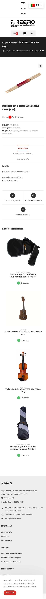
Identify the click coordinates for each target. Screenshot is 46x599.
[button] (42, 243)
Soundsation (7, 133)
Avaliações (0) (23, 159)
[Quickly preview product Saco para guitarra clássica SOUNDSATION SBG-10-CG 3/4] (42, 236)
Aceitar (10, 593)
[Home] (3, 51)
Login (23, 3)
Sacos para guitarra (23, 272)
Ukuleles (23, 330)
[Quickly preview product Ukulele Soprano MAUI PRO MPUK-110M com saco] (42, 294)
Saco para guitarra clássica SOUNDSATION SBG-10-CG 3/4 (23, 275)
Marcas (23, 8)
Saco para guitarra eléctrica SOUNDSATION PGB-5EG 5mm (23, 447)
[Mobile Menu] (25, 34)
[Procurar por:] (32, 34)
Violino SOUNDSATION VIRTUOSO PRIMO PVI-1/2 (23, 390)
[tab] (23, 148)
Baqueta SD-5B (25, 131)
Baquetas (16, 128)
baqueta (14, 131)
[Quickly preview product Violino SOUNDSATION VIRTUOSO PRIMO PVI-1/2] (42, 351)
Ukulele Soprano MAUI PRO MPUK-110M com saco (23, 332)
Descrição (23, 148)
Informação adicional (23, 154)
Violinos (23, 387)
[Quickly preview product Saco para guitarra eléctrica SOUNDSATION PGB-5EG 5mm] (42, 409)
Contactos (23, 14)
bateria (35, 131)
